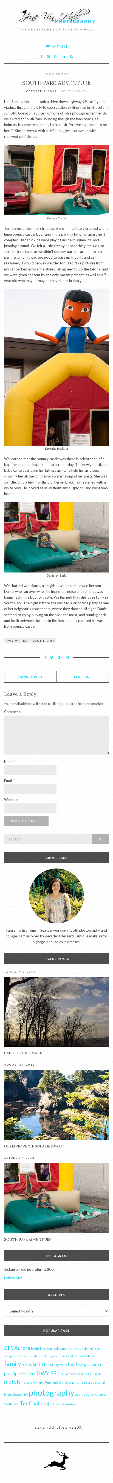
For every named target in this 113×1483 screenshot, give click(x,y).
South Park (44, 640)
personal (99, 1382)
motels (12, 1381)
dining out (51, 1356)
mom (98, 1374)
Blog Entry (57, 74)
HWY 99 (12, 640)
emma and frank (70, 1356)
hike (32, 1374)
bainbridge (38, 1348)
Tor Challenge (36, 1403)
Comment (12, 712)
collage (9, 1356)
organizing (76, 1382)
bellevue (59, 1348)
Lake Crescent (74, 1374)
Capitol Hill (87, 1348)
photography (51, 1392)
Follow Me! (13, 1278)
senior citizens (96, 1394)
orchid (63, 1382)
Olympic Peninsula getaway (33, 1146)
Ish (26, 640)
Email (9, 780)
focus (63, 1365)
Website (11, 799)
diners (38, 1356)
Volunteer (69, 1404)
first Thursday (46, 1364)
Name (10, 761)
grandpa (12, 1373)
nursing (26, 1382)
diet (30, 1356)
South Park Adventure (28, 1239)
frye (80, 1365)
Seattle (80, 1394)
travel (57, 1404)
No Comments (74, 91)
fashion (27, 1365)
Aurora (22, 1348)
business (73, 1348)
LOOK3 (89, 1374)
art (8, 1347)
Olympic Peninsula (45, 1382)
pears (88, 1382)
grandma (92, 1364)
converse (21, 1356)
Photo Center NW (16, 1394)
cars (98, 1348)
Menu (58, 46)
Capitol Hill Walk (23, 1053)
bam (50, 1348)
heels (25, 1374)
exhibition (89, 1356)
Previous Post (30, 676)
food (72, 1364)
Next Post (82, 676)
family (12, 1363)
